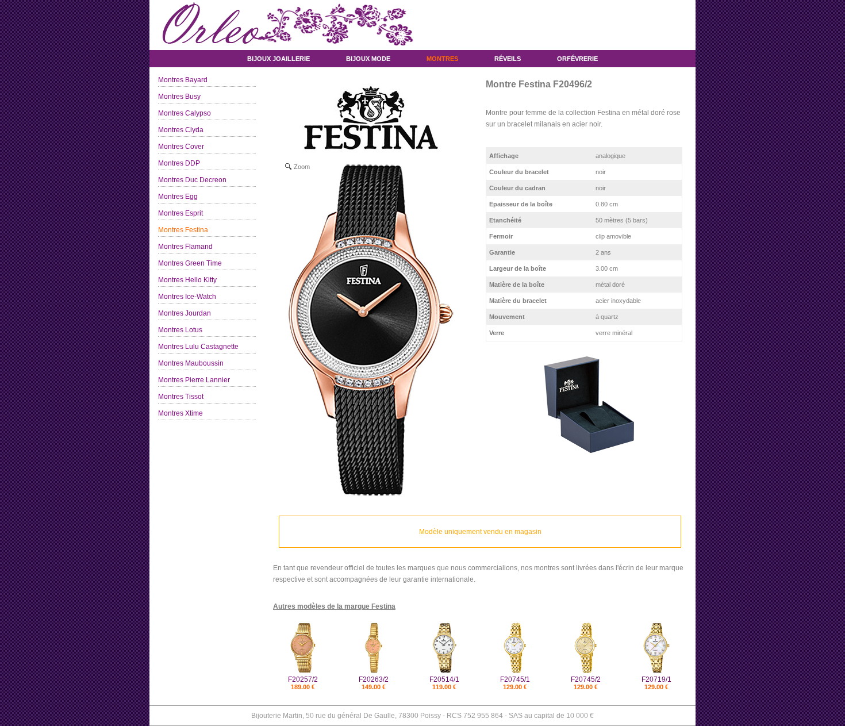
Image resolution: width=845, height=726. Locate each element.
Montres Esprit (180, 213)
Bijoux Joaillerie (278, 58)
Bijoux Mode (368, 58)
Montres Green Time (190, 263)
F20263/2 (374, 679)
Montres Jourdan (184, 313)
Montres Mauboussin (191, 363)
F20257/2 (303, 679)
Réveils (507, 58)
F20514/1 (444, 679)
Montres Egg (178, 197)
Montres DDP (179, 163)
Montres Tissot (180, 397)
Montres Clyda (180, 130)
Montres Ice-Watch (187, 297)
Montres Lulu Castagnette (198, 347)
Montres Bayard (183, 80)
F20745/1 (515, 679)
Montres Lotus (180, 330)
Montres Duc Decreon (192, 180)
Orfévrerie (577, 58)
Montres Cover (181, 147)
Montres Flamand (185, 247)
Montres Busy (179, 97)
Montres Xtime (180, 413)
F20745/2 (586, 679)
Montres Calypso (184, 113)
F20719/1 (656, 679)
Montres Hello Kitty (187, 280)
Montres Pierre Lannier (194, 380)
